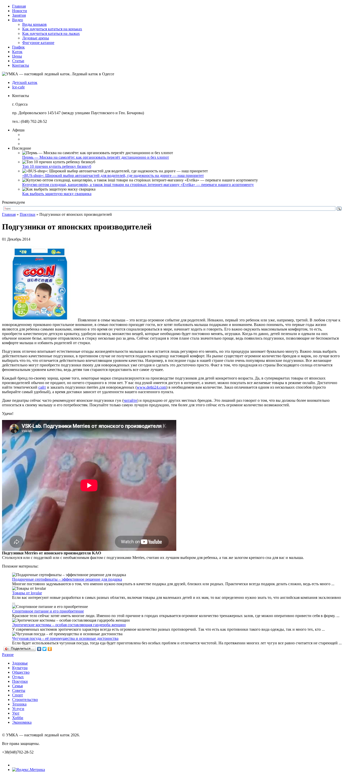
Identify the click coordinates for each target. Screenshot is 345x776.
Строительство (25, 699)
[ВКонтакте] (39, 649)
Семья (17, 686)
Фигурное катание (38, 42)
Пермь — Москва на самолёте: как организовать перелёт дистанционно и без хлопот (95, 157)
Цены (17, 56)
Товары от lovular (27, 593)
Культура (20, 668)
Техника (19, 704)
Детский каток (24, 82)
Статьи (18, 61)
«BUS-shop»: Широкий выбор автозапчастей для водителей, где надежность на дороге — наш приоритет (113, 175)
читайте (130, 400)
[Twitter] (44, 649)
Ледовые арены (35, 38)
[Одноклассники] (50, 649)
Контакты (20, 65)
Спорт (17, 695)
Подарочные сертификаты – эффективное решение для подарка (67, 579)
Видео (17, 20)
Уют (15, 713)
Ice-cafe (18, 87)
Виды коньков (34, 24)
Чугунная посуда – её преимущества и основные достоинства (65, 638)
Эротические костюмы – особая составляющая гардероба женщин (69, 625)
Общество (21, 672)
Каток (17, 52)
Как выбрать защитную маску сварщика (56, 194)
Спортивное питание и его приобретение (48, 611)
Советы (18, 690)
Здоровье (20, 663)
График (18, 47)
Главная (19, 6)
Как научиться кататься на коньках (52, 29)
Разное (8, 654)
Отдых (18, 677)
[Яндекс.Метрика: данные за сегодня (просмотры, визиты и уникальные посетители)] (28, 769)
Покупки (27, 214)
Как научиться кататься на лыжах (51, 33)
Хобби (17, 718)
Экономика (22, 722)
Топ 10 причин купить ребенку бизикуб (56, 166)
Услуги (18, 709)
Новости (19, 11)
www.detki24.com (151, 387)
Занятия (19, 15)
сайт (42, 387)
